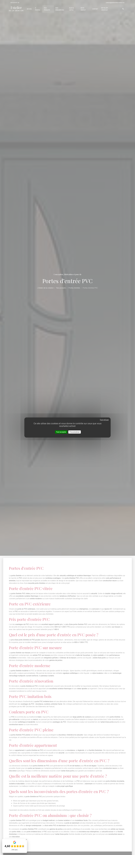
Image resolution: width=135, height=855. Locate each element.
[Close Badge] (26, 839)
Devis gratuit (83, 9)
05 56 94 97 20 (15, 2)
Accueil (29, 9)
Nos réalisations (59, 9)
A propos (37, 9)
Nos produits (47, 9)
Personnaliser (74, 432)
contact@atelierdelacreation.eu (115, 2)
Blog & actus (71, 9)
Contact (95, 9)
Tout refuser (104, 420)
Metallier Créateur (104, 9)
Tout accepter (61, 432)
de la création (16, 8)
